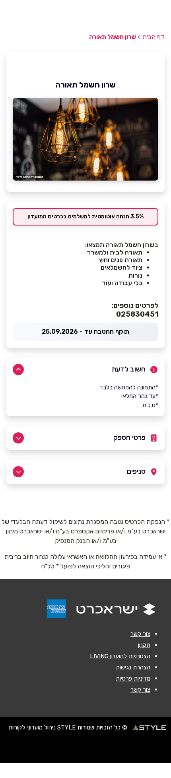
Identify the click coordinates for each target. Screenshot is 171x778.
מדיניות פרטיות (133, 678)
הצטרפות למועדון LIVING (120, 656)
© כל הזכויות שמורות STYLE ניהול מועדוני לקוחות (68, 727)
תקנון (144, 645)
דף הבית (153, 37)
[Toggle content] (18, 369)
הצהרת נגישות (133, 667)
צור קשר (140, 634)
